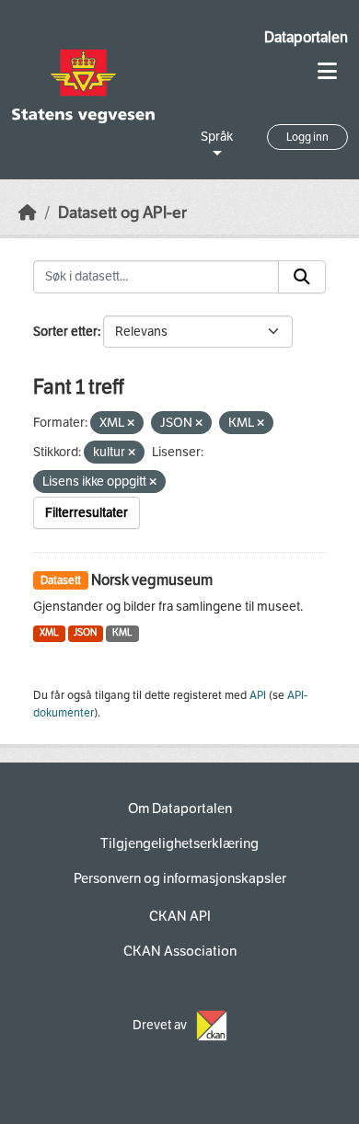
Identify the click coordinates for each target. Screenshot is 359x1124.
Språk (217, 136)
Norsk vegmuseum (152, 580)
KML (122, 632)
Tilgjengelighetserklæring (179, 843)
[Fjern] (130, 424)
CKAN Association (180, 951)
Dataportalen (306, 37)
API (257, 695)
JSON (85, 632)
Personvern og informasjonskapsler (180, 878)
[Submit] (302, 276)
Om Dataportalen (180, 808)
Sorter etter (65, 331)
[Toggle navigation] (327, 71)
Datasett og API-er (122, 213)
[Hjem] (27, 213)
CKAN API (180, 916)
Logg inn (307, 137)
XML (49, 632)
